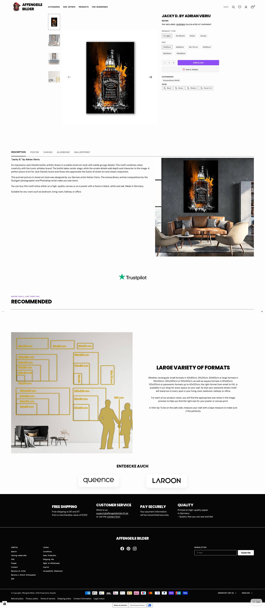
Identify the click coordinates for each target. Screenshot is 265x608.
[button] (252, 7)
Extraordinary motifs (171, 80)
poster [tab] (34, 152)
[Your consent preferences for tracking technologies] (4, 603)
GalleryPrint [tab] (82, 152)
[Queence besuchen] (98, 480)
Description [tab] (18, 152)
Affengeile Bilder (28, 593)
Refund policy (17, 598)
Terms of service (47, 598)
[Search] (233, 7)
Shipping (180, 24)
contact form (113, 516)
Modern (193, 88)
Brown (180, 88)
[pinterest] (128, 548)
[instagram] (134, 548)
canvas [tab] (47, 152)
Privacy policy (32, 598)
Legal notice (99, 598)
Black (169, 88)
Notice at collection (120, 605)
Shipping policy (64, 598)
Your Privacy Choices (137, 605)
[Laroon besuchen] (166, 481)
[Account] (245, 7)
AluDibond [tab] (63, 152)
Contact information (82, 598)
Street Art (208, 88)
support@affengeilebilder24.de (112, 513)
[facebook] (122, 548)
